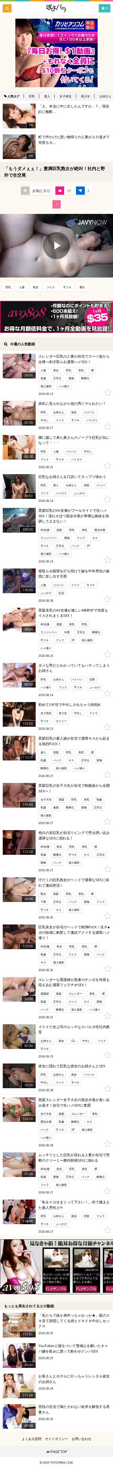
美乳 (81, 370)
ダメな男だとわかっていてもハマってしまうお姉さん (74, 668)
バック (75, 546)
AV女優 (45, 530)
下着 (43, 902)
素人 (47, 96)
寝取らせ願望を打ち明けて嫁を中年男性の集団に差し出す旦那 (74, 573)
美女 (56, 370)
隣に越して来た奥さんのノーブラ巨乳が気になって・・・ (74, 440)
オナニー (61, 721)
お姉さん (58, 412)
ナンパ (101, 485)
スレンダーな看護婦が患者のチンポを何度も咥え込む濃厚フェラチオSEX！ (74, 982)
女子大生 (46, 799)
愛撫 (71, 378)
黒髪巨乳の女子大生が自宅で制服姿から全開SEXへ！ (74, 788)
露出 (82, 287)
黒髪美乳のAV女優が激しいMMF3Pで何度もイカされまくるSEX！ (73, 613)
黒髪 (59, 530)
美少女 (85, 96)
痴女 (74, 412)
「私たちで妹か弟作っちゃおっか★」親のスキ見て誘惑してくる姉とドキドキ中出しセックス (74, 1320)
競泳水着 (99, 530)
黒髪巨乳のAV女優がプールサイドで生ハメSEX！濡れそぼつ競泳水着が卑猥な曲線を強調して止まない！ (73, 516)
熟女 (35, 287)
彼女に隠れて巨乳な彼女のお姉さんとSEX (71, 1065)
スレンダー (75, 993)
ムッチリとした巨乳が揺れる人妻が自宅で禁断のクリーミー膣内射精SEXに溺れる (74, 1157)
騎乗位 (85, 378)
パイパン (89, 412)
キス (95, 538)
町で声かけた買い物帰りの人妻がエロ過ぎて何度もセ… (74, 139)
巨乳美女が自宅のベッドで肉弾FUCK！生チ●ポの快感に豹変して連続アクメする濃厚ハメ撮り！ (74, 932)
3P (88, 546)
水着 (67, 632)
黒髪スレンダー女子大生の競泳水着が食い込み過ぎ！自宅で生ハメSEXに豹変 (74, 1102)
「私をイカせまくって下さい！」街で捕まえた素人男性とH (74, 1205)
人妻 (22, 287)
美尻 (81, 752)
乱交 (61, 593)
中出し (45, 420)
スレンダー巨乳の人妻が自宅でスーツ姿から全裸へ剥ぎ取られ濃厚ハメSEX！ (74, 359)
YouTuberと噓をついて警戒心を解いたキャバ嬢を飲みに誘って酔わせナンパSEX (73, 1348)
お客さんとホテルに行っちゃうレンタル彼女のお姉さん (74, 1379)
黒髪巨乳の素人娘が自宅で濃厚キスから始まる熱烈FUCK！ (74, 741)
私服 (43, 378)
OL (73, 1041)
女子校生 (66, 96)
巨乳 (32, 96)
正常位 (57, 378)
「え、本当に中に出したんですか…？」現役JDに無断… (73, 109)
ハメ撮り (64, 386)
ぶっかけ (79, 493)
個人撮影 (46, 386)
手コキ (67, 287)
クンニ (73, 1001)
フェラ (51, 287)
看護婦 (45, 993)
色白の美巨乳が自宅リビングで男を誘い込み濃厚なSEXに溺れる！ (74, 835)
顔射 (86, 485)
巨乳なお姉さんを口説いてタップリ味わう (72, 476)
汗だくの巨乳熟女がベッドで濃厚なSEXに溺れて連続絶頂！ (73, 882)
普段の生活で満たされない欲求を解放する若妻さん (74, 1409)
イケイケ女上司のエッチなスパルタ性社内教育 (74, 1029)
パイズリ (92, 420)
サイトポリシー (56, 1439)
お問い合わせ (81, 1439)
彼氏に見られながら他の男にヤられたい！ (72, 403)
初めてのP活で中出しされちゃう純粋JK (69, 704)
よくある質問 (31, 1439)
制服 (99, 799)
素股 (56, 807)
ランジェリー (49, 538)
